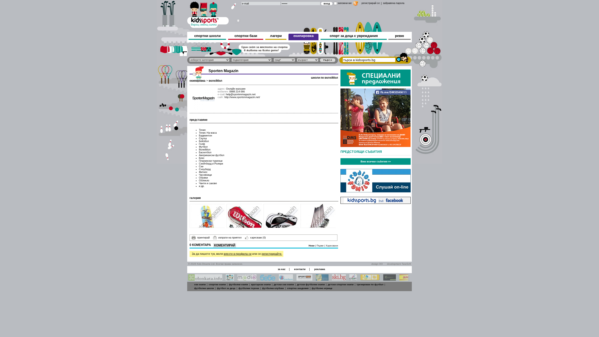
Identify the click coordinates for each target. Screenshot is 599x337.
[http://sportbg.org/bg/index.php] (353, 279)
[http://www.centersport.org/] (389, 279)
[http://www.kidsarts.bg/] (230, 279)
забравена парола (393, 3)
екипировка (303, 36)
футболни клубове (273, 288)
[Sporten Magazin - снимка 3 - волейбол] (281, 216)
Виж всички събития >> (376, 161)
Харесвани (332, 245)
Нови (312, 245)
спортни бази (245, 36)
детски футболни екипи (311, 284)
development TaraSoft (399, 264)
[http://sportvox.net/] (304, 279)
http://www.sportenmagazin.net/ (242, 97)
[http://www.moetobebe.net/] (267, 279)
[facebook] (375, 203)
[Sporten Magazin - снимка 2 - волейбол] (244, 216)
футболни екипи (238, 284)
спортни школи (207, 36)
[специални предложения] (375, 85)
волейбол (215, 80)
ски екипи (200, 284)
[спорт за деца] (208, 14)
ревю (399, 36)
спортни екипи (217, 284)
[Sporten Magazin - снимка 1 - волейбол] (207, 216)
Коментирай (224, 245)
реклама (319, 269)
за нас (281, 269)
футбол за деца (226, 288)
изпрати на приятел (229, 237)
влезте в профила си (238, 254)
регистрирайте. (272, 254)
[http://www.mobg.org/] (370, 279)
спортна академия (298, 288)
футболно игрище (322, 288)
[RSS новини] (355, 4)
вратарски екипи (261, 284)
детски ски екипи (284, 284)
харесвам (258, 237)
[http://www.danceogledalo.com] (286, 279)
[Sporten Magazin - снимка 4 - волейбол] (318, 216)
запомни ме (345, 3)
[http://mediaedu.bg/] (246, 279)
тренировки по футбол (370, 284)
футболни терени (248, 288)
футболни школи (204, 288)
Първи (320, 245)
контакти (300, 269)
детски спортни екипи (341, 284)
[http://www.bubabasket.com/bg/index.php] (322, 279)
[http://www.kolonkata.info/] (205, 279)
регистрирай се (371, 3)
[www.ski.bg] (339, 279)
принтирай (203, 237)
